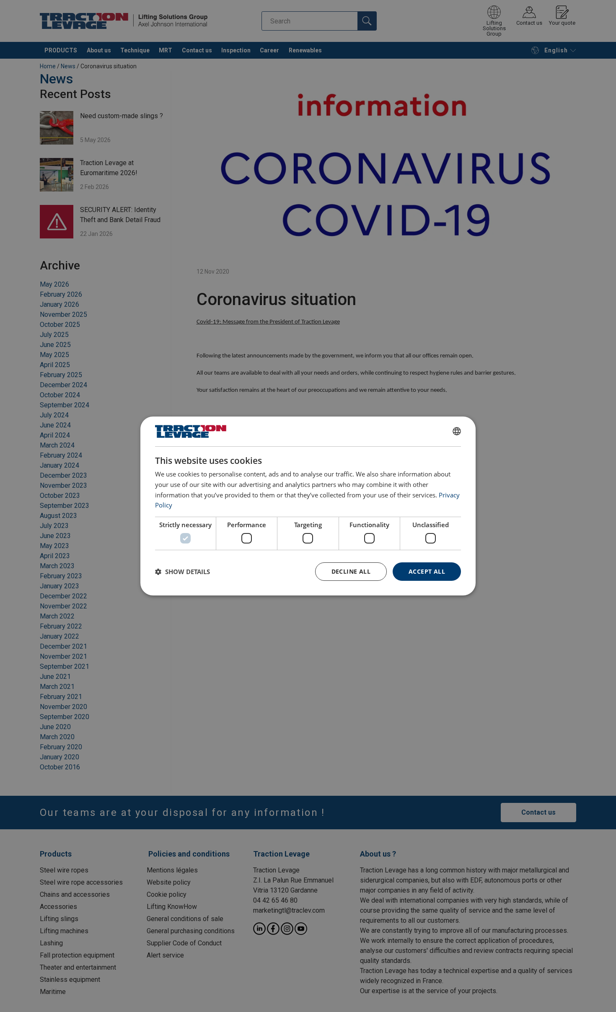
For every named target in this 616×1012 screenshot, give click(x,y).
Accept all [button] (427, 571)
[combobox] (457, 431)
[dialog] (308, 506)
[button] (182, 571)
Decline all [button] (350, 571)
